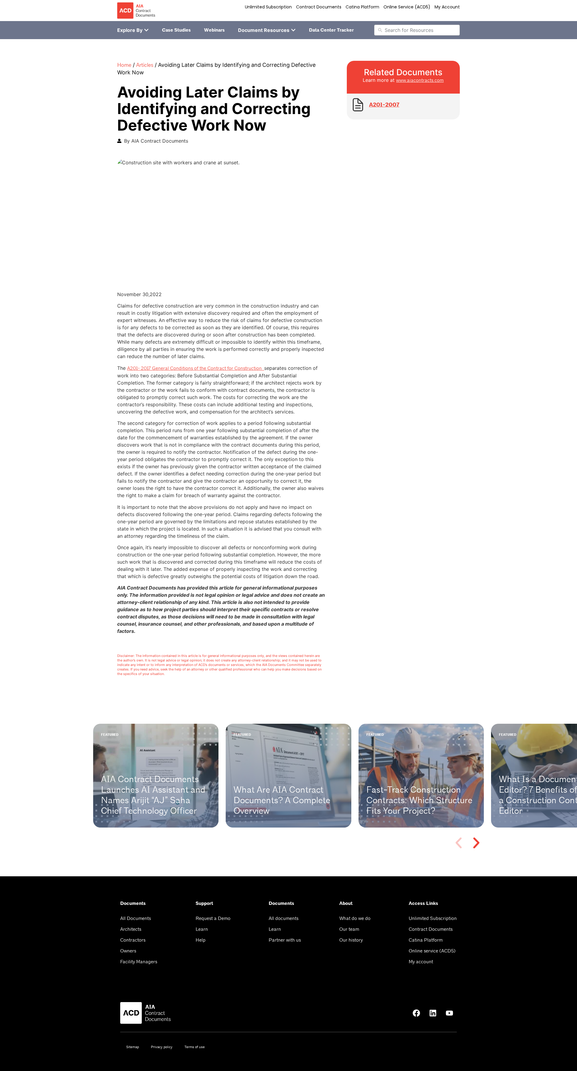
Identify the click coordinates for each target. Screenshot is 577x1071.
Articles (144, 64)
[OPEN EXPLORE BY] (146, 30)
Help (201, 940)
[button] (458, 843)
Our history (351, 940)
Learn (202, 929)
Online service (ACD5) (406, 7)
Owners (128, 951)
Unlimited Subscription (268, 7)
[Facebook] (416, 1012)
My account (447, 7)
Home (124, 64)
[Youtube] (449, 1012)
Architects (130, 929)
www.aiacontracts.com (420, 80)
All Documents (135, 918)
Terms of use (195, 1047)
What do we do (355, 918)
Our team (349, 929)
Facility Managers (138, 961)
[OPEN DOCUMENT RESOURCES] (293, 30)
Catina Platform (362, 7)
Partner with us (285, 940)
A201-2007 (384, 104)
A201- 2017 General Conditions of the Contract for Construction (195, 368)
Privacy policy (161, 1047)
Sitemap (132, 1047)
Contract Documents (318, 7)
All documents (283, 918)
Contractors (132, 940)
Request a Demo (213, 918)
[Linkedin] (432, 1012)
